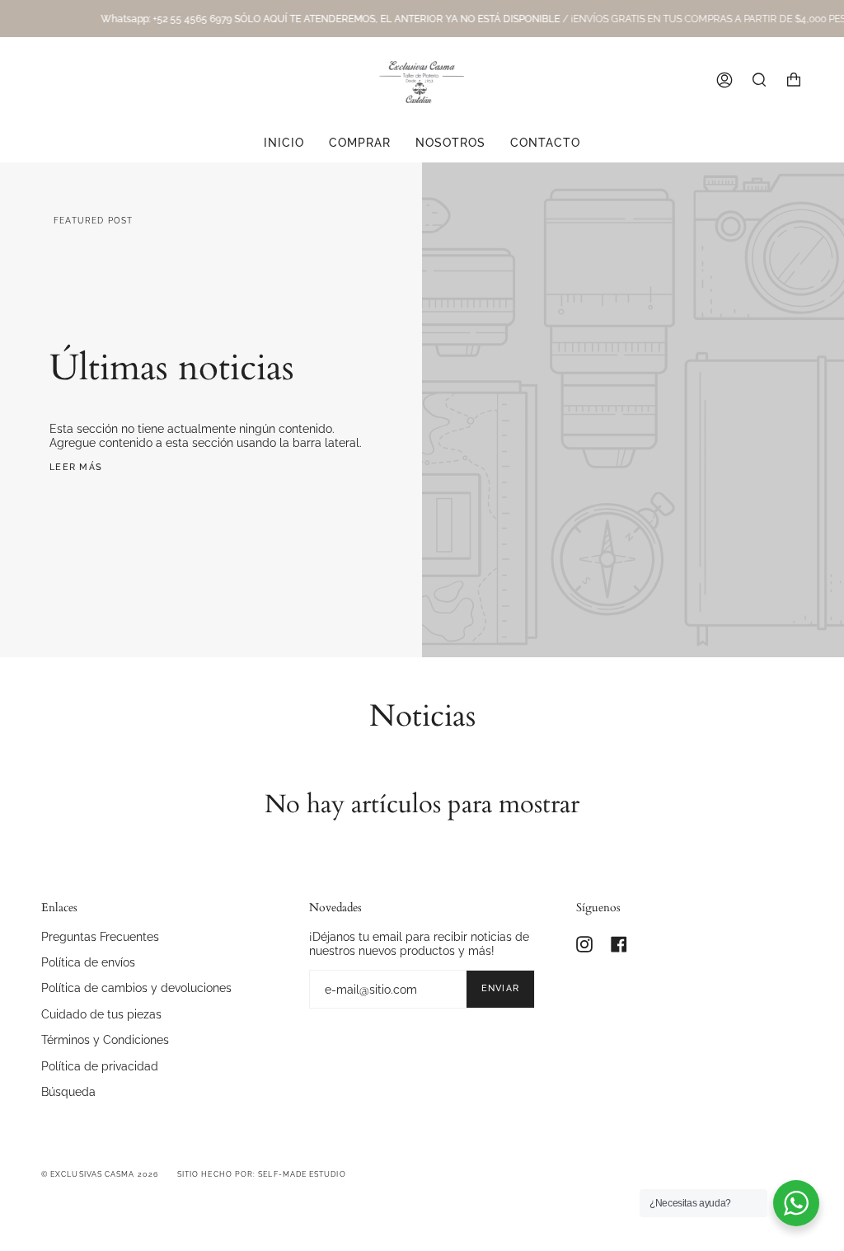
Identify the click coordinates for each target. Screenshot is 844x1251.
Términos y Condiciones (105, 1039)
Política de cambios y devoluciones (136, 988)
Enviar (500, 988)
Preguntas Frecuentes (100, 936)
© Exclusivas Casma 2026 (99, 1174)
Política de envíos (88, 962)
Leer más (75, 467)
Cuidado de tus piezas (101, 1014)
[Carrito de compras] (793, 80)
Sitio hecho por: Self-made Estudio (261, 1174)
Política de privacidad (99, 1066)
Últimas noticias (171, 368)
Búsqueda (68, 1091)
